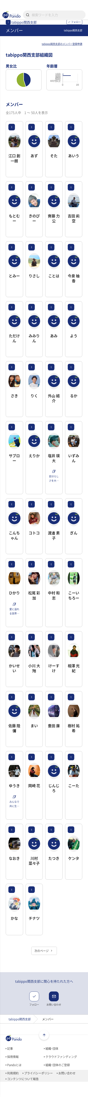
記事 (10, 1048)
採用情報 (13, 1056)
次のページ (41, 951)
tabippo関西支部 (20, 1019)
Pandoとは (14, 1065)
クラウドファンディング (61, 1056)
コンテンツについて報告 (23, 1079)
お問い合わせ (67, 1073)
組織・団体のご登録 (57, 1065)
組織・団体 (51, 1048)
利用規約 (13, 1073)
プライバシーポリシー (38, 1073)
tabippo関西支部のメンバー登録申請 (62, 44)
